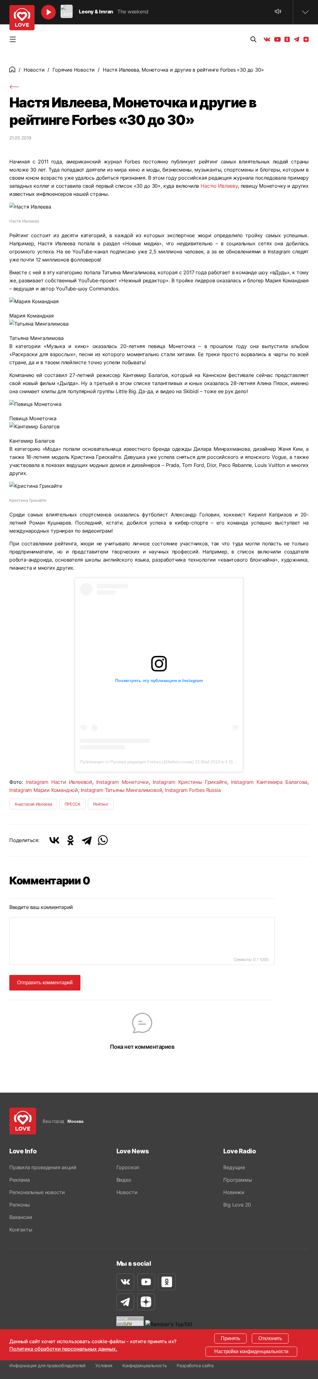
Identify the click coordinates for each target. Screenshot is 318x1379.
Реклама (19, 1180)
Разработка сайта (195, 1365)
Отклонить (270, 1338)
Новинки (233, 1192)
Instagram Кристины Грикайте (190, 782)
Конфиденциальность (144, 1365)
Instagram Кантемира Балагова (269, 782)
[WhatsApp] (102, 840)
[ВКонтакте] (54, 840)
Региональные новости (37, 1192)
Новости (34, 70)
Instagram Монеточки (122, 782)
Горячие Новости (73, 70)
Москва (75, 1121)
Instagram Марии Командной (43, 790)
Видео (123, 1180)
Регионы (19, 1205)
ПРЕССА (72, 804)
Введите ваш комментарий (41, 907)
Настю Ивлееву (219, 186)
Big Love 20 (237, 1205)
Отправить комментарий (45, 982)
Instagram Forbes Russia (192, 790)
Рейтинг (101, 804)
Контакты (20, 1229)
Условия (103, 1365)
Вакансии (20, 1217)
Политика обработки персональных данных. (63, 1349)
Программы (237, 1180)
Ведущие (234, 1167)
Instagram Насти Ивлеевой (59, 782)
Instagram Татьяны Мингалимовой (121, 790)
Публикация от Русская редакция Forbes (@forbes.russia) (137, 761)
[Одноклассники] (70, 840)
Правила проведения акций (42, 1167)
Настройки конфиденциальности (251, 1351)
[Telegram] (86, 840)
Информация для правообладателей (47, 1365)
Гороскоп (127, 1167)
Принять (230, 1338)
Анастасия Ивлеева (33, 804)
